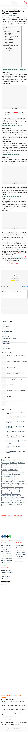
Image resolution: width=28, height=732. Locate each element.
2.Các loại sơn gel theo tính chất (11, 36)
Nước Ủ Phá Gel (5, 497)
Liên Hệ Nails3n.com (6, 562)
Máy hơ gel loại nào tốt (6, 493)
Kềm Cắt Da (16, 479)
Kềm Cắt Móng (5, 486)
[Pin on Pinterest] (18, 263)
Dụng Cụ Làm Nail (6, 8)
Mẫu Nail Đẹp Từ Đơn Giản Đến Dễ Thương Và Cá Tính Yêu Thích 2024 (15, 436)
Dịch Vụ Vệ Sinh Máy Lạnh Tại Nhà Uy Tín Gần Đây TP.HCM (15, 413)
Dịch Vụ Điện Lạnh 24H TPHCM (8, 324)
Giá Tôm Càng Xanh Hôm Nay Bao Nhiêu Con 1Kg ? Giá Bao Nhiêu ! (15, 417)
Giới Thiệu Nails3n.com (7, 560)
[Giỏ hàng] (25, 2)
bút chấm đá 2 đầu (20, 460)
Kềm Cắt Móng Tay (19, 488)
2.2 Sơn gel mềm (9, 39)
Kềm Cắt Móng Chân (13, 486)
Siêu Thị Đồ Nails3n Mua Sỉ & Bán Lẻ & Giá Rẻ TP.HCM (15, 432)
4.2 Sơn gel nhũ (9, 48)
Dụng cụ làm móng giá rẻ (7, 474)
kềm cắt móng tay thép (6, 490)
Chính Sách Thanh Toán (7, 556)
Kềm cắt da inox (22, 483)
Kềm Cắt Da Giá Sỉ (14, 483)
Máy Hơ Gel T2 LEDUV (6, 495)
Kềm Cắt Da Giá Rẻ (5, 483)
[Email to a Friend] (16, 263)
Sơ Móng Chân (5, 504)
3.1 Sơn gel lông (9, 42)
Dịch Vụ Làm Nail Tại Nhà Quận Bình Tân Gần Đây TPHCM (15, 422)
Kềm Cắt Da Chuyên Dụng (7, 481)
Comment (8, 443)
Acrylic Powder (5, 460)
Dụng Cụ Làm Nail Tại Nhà (7, 479)
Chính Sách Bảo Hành (6, 551)
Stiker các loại (9, 500)
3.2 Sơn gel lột (9, 44)
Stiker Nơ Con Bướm (6, 502)
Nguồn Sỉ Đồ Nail (22, 8)
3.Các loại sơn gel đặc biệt (10, 41)
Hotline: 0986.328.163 (6, 570)
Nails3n (20, 253)
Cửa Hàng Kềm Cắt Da (12, 469)
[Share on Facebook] (11, 263)
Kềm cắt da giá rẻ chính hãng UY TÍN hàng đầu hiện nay (15, 452)
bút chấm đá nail (5, 462)
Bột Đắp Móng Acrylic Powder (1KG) (9, 464)
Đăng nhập (25, 286)
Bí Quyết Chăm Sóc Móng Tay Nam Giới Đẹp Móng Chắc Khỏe (15, 427)
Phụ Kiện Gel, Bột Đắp (20, 552)
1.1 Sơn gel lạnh (9, 33)
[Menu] (2, 2)
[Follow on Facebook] (2, 536)
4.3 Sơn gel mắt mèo (10, 50)
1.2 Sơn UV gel (9, 34)
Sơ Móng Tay (19, 504)
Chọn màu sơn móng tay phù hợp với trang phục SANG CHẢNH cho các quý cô (16, 441)
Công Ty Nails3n (15, 15)
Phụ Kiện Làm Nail (16, 9)
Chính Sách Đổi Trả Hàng (7, 553)
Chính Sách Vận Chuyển (7, 558)
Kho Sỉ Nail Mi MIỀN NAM (7, 331)
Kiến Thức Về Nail (14, 8)
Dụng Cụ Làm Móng (6, 326)
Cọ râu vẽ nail (18, 467)
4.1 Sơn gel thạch (9, 47)
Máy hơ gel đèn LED (16, 495)
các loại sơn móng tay (21, 256)
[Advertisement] (11, 59)
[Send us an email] (7, 536)
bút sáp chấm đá (13, 462)
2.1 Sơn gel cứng (9, 37)
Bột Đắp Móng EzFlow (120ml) (8, 467)
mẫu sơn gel (16, 112)
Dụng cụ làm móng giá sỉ (18, 474)
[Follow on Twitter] (5, 536)
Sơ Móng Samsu (12, 504)
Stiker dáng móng (17, 500)
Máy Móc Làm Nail (20, 550)
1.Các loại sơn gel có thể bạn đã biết (12, 31)
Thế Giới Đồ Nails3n (6, 348)
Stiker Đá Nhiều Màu (15, 502)
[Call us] (10, 536)
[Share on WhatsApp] (8, 263)
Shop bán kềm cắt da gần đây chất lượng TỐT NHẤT (15, 447)
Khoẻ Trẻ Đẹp (5, 333)
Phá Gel (3, 500)
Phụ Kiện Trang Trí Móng (21, 554)
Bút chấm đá (12, 460)
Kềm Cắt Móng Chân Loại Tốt (8, 488)
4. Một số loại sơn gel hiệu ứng (11, 45)
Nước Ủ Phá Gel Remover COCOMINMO (17, 497)
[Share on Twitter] (13, 263)
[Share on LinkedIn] (21, 263)
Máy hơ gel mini (15, 493)
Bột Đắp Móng (21, 462)
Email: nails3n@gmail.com (7, 572)
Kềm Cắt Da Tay (19, 556)
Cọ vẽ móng (4, 469)
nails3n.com (15, 730)
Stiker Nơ (24, 500)
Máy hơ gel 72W (16, 490)
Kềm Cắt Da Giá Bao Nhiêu (19, 481)
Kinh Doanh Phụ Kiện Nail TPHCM (9, 338)
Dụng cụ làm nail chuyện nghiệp (8, 476)
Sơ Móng (23, 502)
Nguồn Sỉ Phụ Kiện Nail (7, 9)
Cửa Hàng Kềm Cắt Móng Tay (8, 471)
